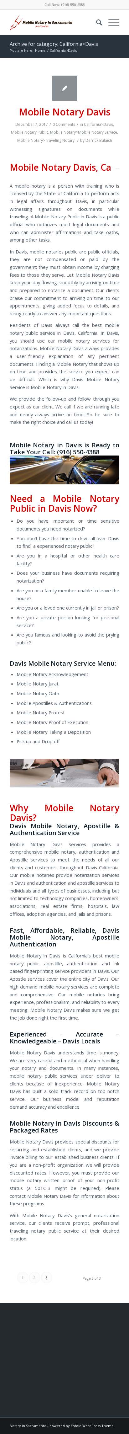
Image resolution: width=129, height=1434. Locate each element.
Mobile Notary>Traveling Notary (46, 140)
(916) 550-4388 (73, 4)
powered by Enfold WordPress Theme (81, 1425)
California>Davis (98, 124)
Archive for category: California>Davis (54, 43)
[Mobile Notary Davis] (64, 88)
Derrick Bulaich (98, 140)
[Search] (96, 22)
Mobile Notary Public (29, 132)
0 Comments (64, 124)
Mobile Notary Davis (65, 111)
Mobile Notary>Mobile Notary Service (83, 132)
